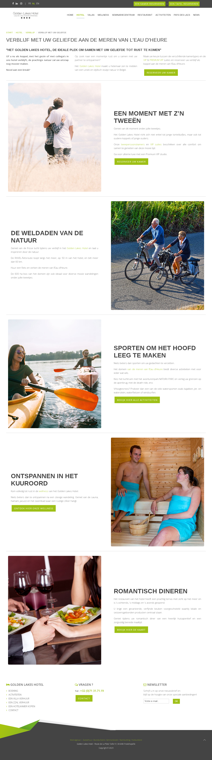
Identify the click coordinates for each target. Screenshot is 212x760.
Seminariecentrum (123, 15)
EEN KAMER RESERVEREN (149, 3)
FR (30, 3)
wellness (43, 491)
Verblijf (30, 32)
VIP (145, 60)
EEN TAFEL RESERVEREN (184, 3)
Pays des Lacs (182, 15)
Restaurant (145, 15)
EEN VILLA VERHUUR (19, 698)
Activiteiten (163, 15)
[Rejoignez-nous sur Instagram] (21, 3)
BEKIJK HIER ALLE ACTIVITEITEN (137, 399)
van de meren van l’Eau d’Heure (145, 369)
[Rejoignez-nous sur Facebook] (13, 3)
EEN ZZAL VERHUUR (19, 702)
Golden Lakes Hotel (90, 66)
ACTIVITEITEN (15, 694)
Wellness (103, 15)
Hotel (80, 15)
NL (34, 3)
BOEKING (13, 690)
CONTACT (13, 710)
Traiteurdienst (137, 740)
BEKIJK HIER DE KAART (131, 629)
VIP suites (156, 144)
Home (70, 15)
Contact (84, 698)
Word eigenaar (75, 740)
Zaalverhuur (87, 740)
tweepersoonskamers (133, 144)
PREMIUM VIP (156, 60)
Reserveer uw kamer (161, 72)
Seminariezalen (112, 740)
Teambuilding (125, 740)
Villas (91, 15)
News (196, 15)
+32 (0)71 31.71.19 (92, 691)
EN (37, 3)
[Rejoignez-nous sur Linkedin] (17, 3)
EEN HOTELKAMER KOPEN (22, 706)
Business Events (99, 740)
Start (9, 32)
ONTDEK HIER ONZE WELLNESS (33, 508)
